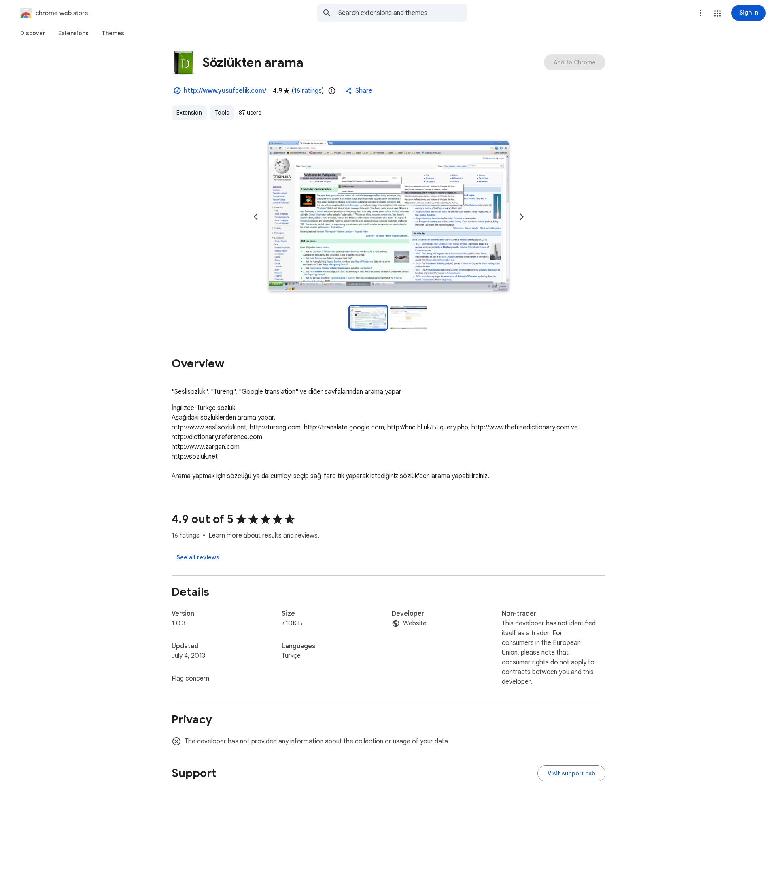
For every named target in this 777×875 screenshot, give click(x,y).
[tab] (33, 33)
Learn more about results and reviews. (263, 535)
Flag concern (190, 678)
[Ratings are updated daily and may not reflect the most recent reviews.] (332, 91)
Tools (222, 112)
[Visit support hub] (571, 773)
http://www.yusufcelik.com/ (225, 91)
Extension (189, 112)
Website (415, 623)
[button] (717, 13)
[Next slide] (522, 217)
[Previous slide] (256, 217)
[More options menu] (700, 13)
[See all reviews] (198, 557)
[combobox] (402, 13)
